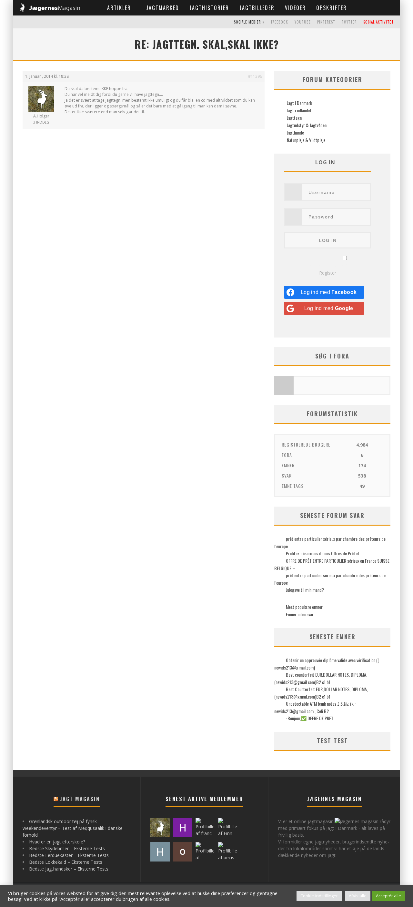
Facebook (279, 22)
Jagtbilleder (257, 8)
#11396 (255, 76)
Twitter (349, 22)
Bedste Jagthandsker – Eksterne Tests (68, 869)
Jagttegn (294, 117)
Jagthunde (295, 132)
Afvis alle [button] (358, 896)
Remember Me (323, 258)
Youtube (303, 22)
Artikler (119, 8)
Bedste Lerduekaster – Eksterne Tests (69, 855)
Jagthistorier (209, 8)
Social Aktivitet (378, 22)
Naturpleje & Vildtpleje (305, 139)
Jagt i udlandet (299, 110)
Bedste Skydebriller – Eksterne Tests (67, 848)
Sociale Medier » (249, 22)
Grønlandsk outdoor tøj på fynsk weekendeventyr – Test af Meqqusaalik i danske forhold (73, 828)
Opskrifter (331, 8)
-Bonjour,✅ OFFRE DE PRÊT (309, 718)
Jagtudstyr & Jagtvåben (306, 125)
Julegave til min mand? (305, 589)
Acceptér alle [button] (388, 896)
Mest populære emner (304, 606)
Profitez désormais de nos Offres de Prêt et (323, 553)
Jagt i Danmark (299, 102)
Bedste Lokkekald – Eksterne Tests (65, 862)
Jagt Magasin (80, 799)
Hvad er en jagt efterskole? (57, 842)
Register (327, 273)
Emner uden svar (300, 614)
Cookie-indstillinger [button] (319, 896)
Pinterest (326, 22)
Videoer (295, 8)
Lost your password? (327, 265)
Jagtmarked (162, 8)
